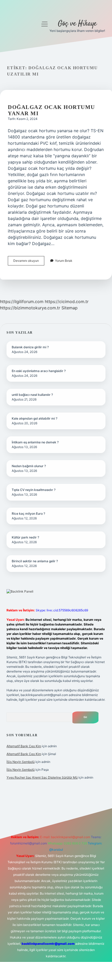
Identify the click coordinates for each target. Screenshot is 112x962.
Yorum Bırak (63, 261)
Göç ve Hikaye (77, 24)
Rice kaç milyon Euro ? (28, 513)
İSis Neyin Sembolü (21, 762)
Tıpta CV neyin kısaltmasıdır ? (33, 490)
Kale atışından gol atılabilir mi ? (34, 418)
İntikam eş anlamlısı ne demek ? (35, 442)
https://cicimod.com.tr (67, 301)
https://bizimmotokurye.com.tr (30, 307)
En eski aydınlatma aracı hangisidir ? (39, 371)
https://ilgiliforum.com (21, 301)
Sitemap (69, 307)
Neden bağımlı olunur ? (29, 466)
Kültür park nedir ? (25, 537)
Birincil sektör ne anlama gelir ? (35, 561)
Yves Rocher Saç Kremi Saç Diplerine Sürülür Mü (42, 777)
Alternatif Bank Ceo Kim (24, 746)
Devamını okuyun (28, 261)
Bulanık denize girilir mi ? (30, 347)
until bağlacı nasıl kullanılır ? (32, 395)
